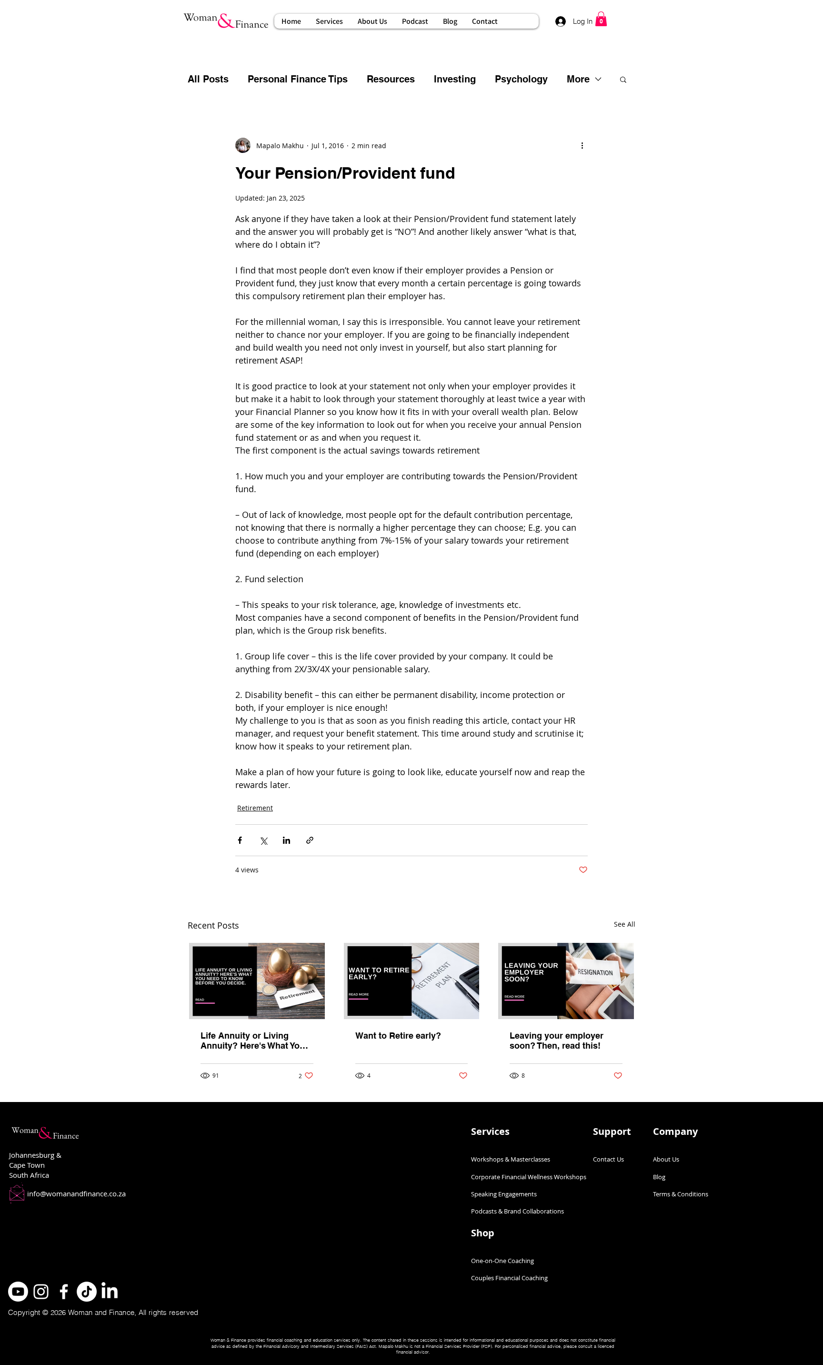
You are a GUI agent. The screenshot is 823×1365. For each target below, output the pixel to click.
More (578, 79)
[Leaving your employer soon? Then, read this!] (566, 981)
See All (624, 924)
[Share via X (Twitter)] (263, 840)
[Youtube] (18, 1292)
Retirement (255, 807)
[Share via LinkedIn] (286, 840)
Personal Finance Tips (298, 79)
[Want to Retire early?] (412, 981)
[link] (601, 18)
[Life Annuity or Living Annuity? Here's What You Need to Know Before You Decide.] (257, 981)
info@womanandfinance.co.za (76, 1193)
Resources (391, 79)
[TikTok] (87, 1292)
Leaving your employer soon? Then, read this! (556, 1041)
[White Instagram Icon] (41, 1292)
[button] (329, 21)
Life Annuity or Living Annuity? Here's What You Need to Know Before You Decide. (253, 1041)
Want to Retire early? (398, 1036)
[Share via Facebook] (239, 840)
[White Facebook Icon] (64, 1292)
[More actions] (582, 145)
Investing (455, 79)
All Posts (208, 79)
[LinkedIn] (110, 1292)
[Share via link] (309, 840)
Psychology (521, 79)
